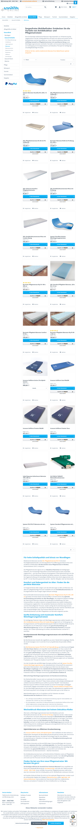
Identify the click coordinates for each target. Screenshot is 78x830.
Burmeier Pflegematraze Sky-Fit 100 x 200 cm (34, 285)
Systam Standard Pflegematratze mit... (62, 524)
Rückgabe (23, 799)
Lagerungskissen (9, 44)
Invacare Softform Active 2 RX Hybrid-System (39, 732)
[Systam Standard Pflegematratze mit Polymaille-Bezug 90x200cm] (62, 510)
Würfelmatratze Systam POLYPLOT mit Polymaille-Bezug (42, 647)
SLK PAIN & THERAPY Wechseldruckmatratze (57, 477)
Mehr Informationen (48, 820)
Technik (6, 71)
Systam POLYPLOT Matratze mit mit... (34, 524)
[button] (35, 104)
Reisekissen (8, 52)
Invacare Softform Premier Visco (60, 428)
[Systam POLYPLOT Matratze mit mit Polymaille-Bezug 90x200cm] (35, 510)
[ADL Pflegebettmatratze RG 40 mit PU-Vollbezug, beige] (35, 127)
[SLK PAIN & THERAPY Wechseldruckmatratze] (62, 462)
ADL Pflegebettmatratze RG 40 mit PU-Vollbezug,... (34, 141)
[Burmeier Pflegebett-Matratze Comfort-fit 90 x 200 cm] (35, 318)
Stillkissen (7, 54)
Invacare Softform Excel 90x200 (59, 380)
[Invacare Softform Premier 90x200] (35, 414)
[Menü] (75, 815)
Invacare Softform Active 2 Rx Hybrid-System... (34, 381)
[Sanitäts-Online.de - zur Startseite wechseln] (10, 10)
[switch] (72, 824)
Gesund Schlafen (10, 38)
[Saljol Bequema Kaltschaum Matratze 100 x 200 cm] (35, 462)
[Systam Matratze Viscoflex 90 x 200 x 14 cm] (35, 79)
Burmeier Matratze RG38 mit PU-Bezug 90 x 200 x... (62, 141)
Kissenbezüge (8, 56)
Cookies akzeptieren (55, 823)
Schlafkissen (8, 42)
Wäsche (7, 61)
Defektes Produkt (26, 795)
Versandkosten (25, 801)
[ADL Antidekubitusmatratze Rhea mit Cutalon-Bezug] (35, 223)
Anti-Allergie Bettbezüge (10, 40)
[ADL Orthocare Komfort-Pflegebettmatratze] (35, 175)
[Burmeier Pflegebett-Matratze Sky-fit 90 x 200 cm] (62, 318)
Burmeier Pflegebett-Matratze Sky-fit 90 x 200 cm (62, 333)
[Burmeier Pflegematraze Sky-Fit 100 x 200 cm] (35, 271)
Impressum (42, 803)
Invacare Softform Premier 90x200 (33, 428)
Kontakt (23, 797)
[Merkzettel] (56, 7)
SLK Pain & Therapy (47, 715)
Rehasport (7, 68)
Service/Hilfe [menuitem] (72, 3)
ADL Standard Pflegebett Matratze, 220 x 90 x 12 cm (62, 285)
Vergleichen (27, 112)
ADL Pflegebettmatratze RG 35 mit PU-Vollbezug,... (61, 93)
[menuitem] (36, 7)
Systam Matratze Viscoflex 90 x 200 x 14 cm (35, 93)
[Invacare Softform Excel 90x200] (62, 366)
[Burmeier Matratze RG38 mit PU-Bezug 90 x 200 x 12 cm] (62, 127)
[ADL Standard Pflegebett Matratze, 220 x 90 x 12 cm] (62, 271)
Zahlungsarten (25, 803)
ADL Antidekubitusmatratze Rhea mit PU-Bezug (61, 189)
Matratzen (7, 46)
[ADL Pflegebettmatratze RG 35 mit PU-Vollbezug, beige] (62, 79)
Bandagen (7, 35)
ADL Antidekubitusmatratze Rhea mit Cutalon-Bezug (34, 237)
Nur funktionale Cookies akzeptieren (39, 824)
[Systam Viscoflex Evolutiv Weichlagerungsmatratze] (62, 223)
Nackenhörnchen (9, 50)
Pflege (5, 65)
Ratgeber (6, 78)
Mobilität (6, 26)
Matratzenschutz (9, 48)
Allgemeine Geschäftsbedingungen (45, 800)
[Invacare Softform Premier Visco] (62, 414)
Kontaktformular (50, 768)
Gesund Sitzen (9, 59)
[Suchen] (45, 7)
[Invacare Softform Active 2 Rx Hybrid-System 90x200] (35, 366)
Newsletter (42, 797)
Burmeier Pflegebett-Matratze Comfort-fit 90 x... (35, 333)
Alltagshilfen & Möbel (10, 29)
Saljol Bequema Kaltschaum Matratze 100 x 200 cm (34, 477)
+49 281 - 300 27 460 (29, 770)
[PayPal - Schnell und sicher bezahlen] (11, 83)
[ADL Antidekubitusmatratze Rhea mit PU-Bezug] (62, 175)
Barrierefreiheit (43, 795)
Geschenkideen (8, 75)
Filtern (27, 59)
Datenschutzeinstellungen (22, 823)
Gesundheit (7, 32)
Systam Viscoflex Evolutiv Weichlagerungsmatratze (58, 237)
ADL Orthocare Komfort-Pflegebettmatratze (30, 189)
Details (34, 388)
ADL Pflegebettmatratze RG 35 (51, 561)
